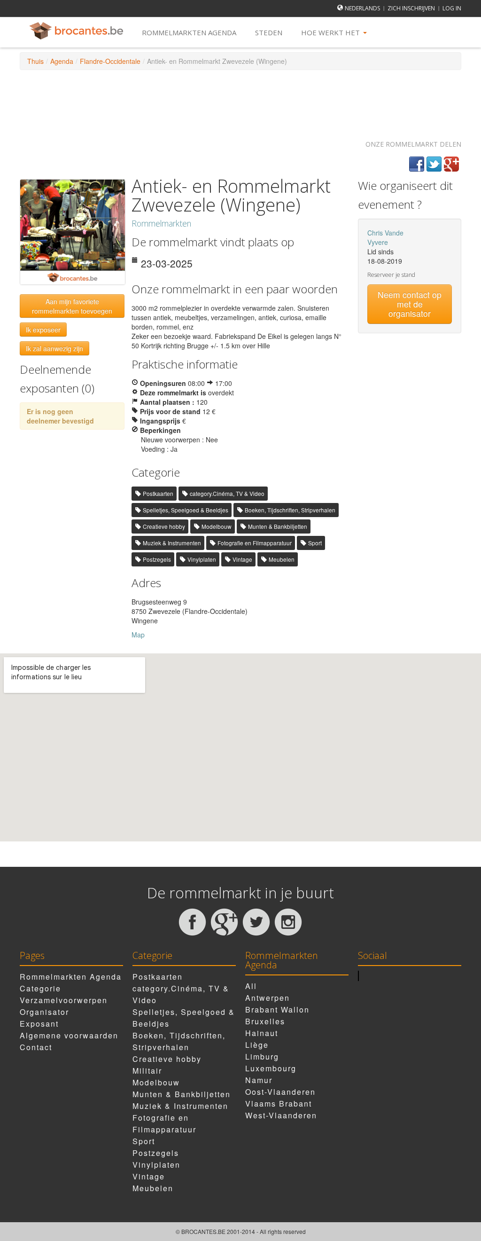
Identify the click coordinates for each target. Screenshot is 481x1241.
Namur (258, 1080)
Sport (315, 543)
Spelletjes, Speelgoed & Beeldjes (185, 510)
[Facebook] (416, 164)
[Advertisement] (240, 100)
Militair (147, 1070)
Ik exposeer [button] (43, 329)
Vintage (242, 559)
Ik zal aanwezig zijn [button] (54, 348)
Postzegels (157, 559)
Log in (451, 8)
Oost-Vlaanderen (280, 1091)
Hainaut (261, 1033)
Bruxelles (265, 1021)
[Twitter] (434, 164)
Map (138, 634)
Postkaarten (158, 493)
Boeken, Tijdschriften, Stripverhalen (290, 510)
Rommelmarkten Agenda (189, 32)
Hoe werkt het (331, 32)
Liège (257, 1044)
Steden (268, 32)
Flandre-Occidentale (110, 61)
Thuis (35, 61)
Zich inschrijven (411, 8)
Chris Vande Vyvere (385, 237)
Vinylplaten (201, 559)
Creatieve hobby (164, 526)
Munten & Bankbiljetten (277, 526)
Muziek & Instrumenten (172, 543)
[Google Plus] (451, 164)
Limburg (262, 1056)
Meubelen (282, 559)
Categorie (40, 988)
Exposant (39, 1023)
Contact (36, 1047)
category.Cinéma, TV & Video (227, 493)
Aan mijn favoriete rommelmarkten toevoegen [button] (72, 306)
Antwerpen (267, 997)
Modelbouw (217, 526)
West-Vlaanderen (281, 1115)
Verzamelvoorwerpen (64, 1000)
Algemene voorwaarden (69, 1035)
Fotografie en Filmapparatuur (254, 543)
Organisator (44, 1011)
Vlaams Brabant (278, 1103)
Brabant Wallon (277, 1009)
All (251, 986)
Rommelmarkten (161, 223)
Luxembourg (270, 1068)
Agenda (61, 61)
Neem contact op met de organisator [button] (410, 304)
